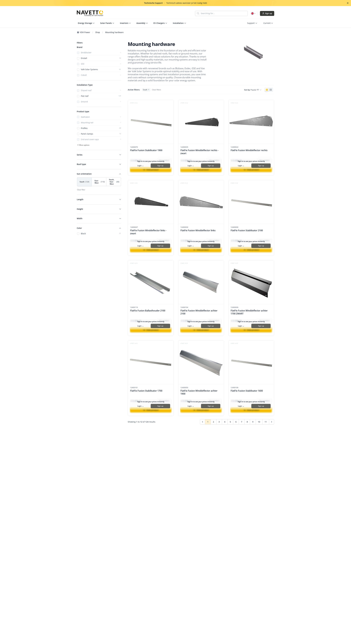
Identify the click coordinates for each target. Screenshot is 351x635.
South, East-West (114, 181)
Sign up (268, 13)
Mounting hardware (114, 32)
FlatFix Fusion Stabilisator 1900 (146, 150)
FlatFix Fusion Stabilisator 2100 (247, 230)
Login (140, 165)
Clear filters (156, 90)
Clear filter (81, 190)
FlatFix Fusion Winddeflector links (198, 230)
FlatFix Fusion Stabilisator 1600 (247, 390)
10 (259, 421)
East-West (100, 181)
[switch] (268, 90)
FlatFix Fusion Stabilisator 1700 (146, 390)
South (84, 182)
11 (266, 421)
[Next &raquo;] (271, 421)
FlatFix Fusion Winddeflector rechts (249, 150)
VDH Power (84, 32)
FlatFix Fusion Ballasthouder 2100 (147, 310)
